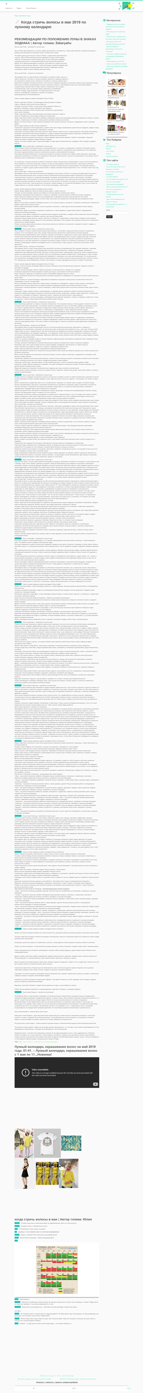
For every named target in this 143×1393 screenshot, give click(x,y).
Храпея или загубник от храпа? (117, 64)
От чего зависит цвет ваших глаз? (117, 179)
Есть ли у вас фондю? (114, 182)
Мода (19, 8)
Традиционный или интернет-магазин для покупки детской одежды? (115, 26)
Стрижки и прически (112, 156)
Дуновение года (25, 16)
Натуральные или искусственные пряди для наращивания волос (116, 109)
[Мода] (126, 5)
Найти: (108, 210)
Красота (9, 8)
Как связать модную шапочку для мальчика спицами (34, 1379)
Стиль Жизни (31, 8)
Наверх (128, 1388)
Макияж (108, 154)
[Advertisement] (84, 67)
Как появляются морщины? (115, 184)
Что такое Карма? (112, 177)
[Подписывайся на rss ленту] (7, 4)
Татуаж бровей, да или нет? (115, 61)
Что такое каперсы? (113, 164)
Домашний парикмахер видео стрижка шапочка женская (78, 1379)
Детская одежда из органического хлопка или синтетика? (114, 48)
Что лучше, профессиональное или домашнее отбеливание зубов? (116, 56)
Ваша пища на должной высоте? (117, 187)
